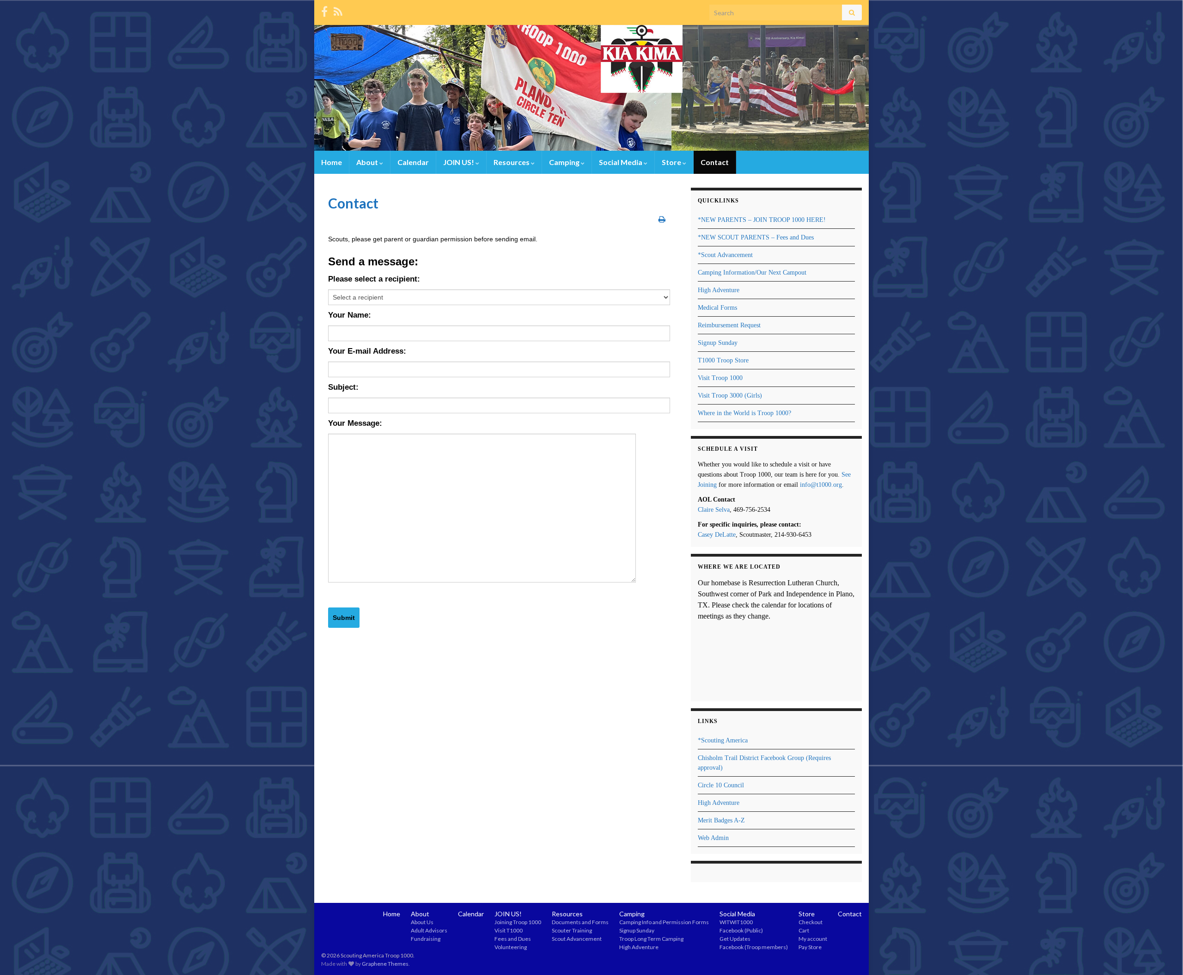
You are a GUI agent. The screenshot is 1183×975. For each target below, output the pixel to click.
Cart (804, 930)
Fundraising (425, 938)
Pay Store (810, 947)
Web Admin (713, 837)
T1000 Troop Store (723, 360)
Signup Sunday (718, 342)
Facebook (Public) (741, 930)
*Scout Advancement (725, 254)
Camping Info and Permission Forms (664, 922)
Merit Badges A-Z (721, 820)
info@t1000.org (821, 484)
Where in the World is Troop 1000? (744, 413)
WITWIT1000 (736, 922)
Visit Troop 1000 (720, 377)
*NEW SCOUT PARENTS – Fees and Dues (756, 237)
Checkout (811, 922)
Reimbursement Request (729, 325)
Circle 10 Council (721, 785)
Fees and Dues (512, 938)
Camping (565, 162)
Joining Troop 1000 (517, 922)
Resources (512, 162)
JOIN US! (459, 162)
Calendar (413, 162)
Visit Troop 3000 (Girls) (730, 395)
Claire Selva (714, 509)
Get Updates (735, 938)
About (367, 162)
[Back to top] (1162, 954)
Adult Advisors (429, 930)
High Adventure (718, 290)
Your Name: (349, 315)
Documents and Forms (580, 922)
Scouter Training (572, 930)
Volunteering (510, 947)
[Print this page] (662, 219)
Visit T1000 (508, 930)
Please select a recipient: (374, 279)
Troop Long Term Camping (651, 938)
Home (331, 162)
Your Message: (355, 423)
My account (813, 938)
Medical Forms (717, 307)
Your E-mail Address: (367, 351)
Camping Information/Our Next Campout (752, 272)
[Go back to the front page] (591, 88)
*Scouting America (723, 740)
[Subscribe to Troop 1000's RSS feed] (338, 10)
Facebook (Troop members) (754, 947)
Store (672, 162)
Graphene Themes (385, 963)
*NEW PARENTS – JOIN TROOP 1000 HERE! (762, 219)
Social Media (621, 162)
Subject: (343, 387)
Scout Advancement (577, 938)
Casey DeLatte (717, 534)
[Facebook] (324, 10)
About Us (422, 922)
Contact (715, 162)
